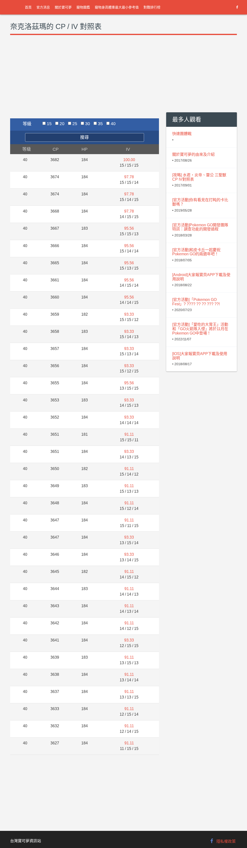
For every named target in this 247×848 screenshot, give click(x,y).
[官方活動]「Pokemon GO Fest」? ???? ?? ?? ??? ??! (196, 302)
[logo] (14, 7)
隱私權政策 (226, 841)
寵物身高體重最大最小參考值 (117, 7)
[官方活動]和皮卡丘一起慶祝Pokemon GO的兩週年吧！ (196, 252)
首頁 (28, 7)
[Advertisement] (84, 82)
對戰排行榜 (152, 7)
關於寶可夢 (63, 7)
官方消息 (43, 7)
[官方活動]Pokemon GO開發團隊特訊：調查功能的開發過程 (200, 227)
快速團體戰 (182, 134)
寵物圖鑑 (83, 7)
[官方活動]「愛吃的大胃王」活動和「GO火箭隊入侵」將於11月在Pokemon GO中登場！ (200, 328)
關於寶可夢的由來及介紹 (193, 154)
